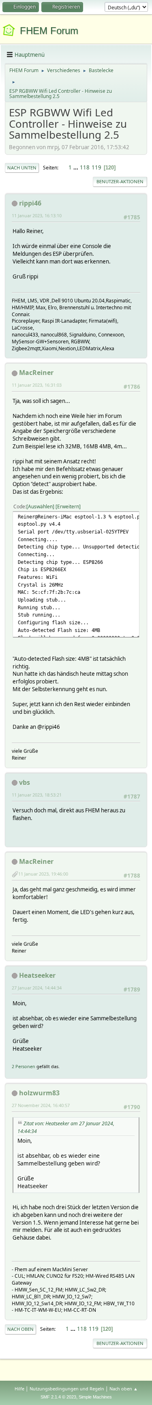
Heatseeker (37, 975)
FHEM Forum (49, 30)
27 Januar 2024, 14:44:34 (37, 988)
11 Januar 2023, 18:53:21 (37, 795)
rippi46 (30, 203)
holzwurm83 (39, 1092)
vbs (24, 782)
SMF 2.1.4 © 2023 (58, 1396)
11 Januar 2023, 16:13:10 (37, 215)
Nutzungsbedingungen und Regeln (67, 1389)
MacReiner (36, 372)
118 (85, 167)
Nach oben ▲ (123, 1389)
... (76, 167)
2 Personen (23, 1066)
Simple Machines (95, 1396)
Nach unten (21, 168)
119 (96, 167)
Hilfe (19, 1389)
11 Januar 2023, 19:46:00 (43, 874)
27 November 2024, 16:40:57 (41, 1105)
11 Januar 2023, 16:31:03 (37, 385)
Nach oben (20, 1329)
